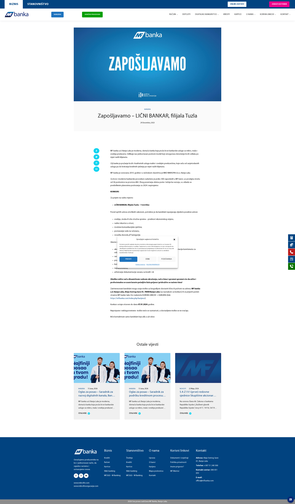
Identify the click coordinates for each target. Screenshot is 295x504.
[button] (174, 239)
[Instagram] (81, 475)
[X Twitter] (96, 157)
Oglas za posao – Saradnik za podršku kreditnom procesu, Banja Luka (95, 396)
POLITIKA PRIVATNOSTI (152, 264)
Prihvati (128, 259)
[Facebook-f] (76, 475)
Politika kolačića (140, 264)
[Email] (96, 169)
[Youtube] (86, 475)
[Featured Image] (97, 368)
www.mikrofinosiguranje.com (86, 486)
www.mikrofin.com (81, 483)
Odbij (147, 259)
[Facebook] (96, 150)
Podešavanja (166, 259)
